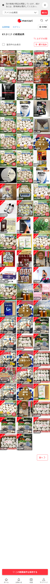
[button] (41, 20)
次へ (41, 457)
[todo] (46, 20)
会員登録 (6, 27)
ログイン (16, 27)
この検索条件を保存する (26, 571)
